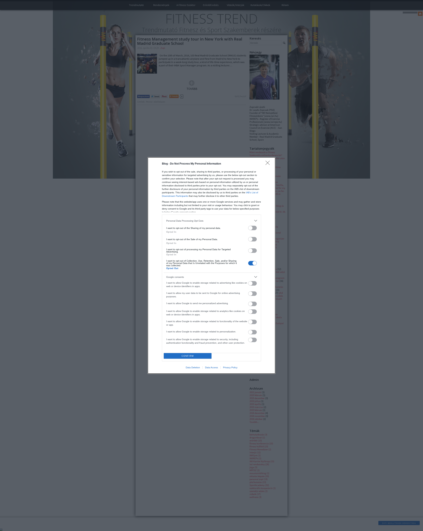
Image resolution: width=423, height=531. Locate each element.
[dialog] (211, 265)
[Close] (269, 164)
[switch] (252, 228)
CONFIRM (188, 356)
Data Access (211, 367)
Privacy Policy (230, 367)
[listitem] (211, 220)
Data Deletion (193, 367)
